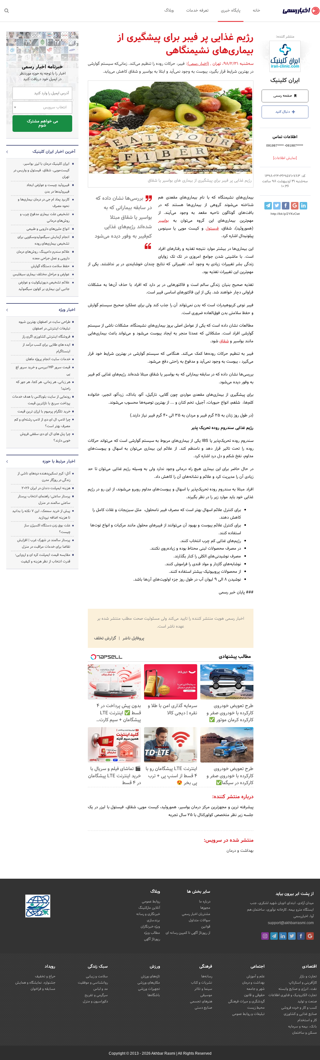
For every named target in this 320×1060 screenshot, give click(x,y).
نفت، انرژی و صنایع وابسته (297, 989)
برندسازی (153, 920)
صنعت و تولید (307, 1001)
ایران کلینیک (285, 80)
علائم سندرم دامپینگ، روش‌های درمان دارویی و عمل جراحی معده (43, 255)
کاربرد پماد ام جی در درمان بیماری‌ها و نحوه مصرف (43, 203)
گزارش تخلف (105, 638)
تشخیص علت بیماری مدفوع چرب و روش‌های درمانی (44, 217)
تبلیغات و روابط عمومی (248, 1014)
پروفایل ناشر (132, 638)
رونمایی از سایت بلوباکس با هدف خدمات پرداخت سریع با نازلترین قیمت (41, 400)
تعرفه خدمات (197, 10)
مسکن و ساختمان (304, 1033)
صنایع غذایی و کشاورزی (300, 1014)
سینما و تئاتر (203, 989)
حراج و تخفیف (45, 976)
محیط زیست (256, 1008)
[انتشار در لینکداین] (303, 205)
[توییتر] (292, 936)
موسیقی (206, 995)
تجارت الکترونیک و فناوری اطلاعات (292, 995)
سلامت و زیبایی (97, 976)
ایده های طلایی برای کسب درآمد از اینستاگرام (46, 348)
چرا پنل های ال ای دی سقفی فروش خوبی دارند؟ (45, 437)
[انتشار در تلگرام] (268, 205)
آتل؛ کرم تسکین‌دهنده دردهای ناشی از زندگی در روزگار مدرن (44, 477)
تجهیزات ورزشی (149, 989)
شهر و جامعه (256, 989)
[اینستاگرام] (265, 936)
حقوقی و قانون (254, 995)
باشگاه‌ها (154, 995)
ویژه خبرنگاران (150, 926)
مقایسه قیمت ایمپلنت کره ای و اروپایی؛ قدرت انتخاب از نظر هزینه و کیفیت (42, 558)
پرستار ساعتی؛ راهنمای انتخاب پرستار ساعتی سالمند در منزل (44, 500)
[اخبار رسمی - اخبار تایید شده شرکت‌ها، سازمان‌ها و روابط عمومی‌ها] (301, 11)
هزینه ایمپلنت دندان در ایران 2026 (46, 488)
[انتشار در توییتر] (277, 205)
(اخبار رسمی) (198, 63)
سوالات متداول (199, 920)
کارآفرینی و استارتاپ (303, 982)
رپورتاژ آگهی (152, 939)
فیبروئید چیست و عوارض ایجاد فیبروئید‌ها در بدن (48, 188)
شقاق (224, 341)
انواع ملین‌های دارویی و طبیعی (48, 229)
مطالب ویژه (152, 933)
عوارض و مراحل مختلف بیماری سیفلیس (41, 274)
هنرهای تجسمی (201, 1001)
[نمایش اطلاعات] (285, 158)
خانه (256, 10)
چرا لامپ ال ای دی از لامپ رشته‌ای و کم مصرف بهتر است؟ (42, 423)
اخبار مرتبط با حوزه (58, 461)
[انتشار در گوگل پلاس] (294, 205)
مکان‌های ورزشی (149, 982)
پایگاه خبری (230, 10)
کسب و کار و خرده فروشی (299, 1008)
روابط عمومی (151, 901)
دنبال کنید (283, 112)
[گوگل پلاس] (310, 936)
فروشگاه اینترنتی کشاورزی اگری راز (46, 336)
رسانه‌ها (206, 976)
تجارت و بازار (308, 976)
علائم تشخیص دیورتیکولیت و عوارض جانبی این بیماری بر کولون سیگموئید (43, 286)
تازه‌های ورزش (150, 976)
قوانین (205, 926)
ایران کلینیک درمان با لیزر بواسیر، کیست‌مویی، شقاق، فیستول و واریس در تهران (41, 170)
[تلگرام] (274, 936)
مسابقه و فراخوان (43, 989)
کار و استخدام (307, 1020)
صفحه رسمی (283, 96)
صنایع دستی (203, 1008)
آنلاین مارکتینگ (149, 908)
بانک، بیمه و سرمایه (302, 1026)
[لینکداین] (283, 936)
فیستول (212, 228)
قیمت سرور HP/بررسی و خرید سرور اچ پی (43, 371)
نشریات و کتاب (201, 982)
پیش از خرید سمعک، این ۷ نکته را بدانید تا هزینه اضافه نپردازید (41, 514)
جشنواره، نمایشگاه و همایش (35, 982)
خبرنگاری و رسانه (148, 914)
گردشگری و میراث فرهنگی (246, 1001)
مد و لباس (100, 989)
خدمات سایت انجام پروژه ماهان (48, 359)
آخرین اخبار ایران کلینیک (53, 151)
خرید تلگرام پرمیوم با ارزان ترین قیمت (44, 411)
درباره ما (204, 901)
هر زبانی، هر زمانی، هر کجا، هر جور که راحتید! (43, 385)
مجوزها (205, 908)
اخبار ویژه (67, 310)
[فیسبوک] (301, 936)
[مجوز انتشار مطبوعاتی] (37, 906)
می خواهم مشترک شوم (42, 123)
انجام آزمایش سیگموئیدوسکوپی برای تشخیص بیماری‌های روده (43, 240)
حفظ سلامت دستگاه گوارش (50, 266)
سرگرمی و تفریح (96, 995)
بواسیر (163, 220)
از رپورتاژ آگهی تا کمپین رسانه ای (188, 933)
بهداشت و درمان (240, 850)
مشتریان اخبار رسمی (196, 914)
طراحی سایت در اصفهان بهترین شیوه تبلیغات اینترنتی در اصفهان (44, 325)
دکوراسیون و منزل (95, 1001)
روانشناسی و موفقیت (93, 982)
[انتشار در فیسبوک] (285, 205)
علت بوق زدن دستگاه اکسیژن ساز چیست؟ (47, 529)
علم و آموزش (256, 976)
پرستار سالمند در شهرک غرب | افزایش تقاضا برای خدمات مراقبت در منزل (43, 543)
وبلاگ (169, 10)
